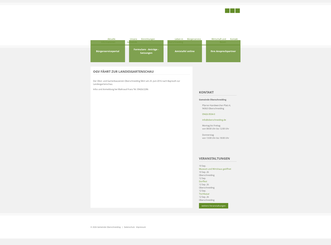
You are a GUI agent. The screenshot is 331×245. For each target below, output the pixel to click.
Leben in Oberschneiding (175, 41)
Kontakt (234, 39)
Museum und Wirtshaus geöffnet (215, 169)
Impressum (141, 227)
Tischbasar (204, 193)
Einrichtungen (148, 39)
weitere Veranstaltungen (214, 205)
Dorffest (203, 181)
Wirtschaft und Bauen (219, 41)
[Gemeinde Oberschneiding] (110, 21)
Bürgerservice (194, 39)
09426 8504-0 (208, 114)
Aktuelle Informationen (108, 41)
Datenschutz (129, 227)
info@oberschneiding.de (214, 119)
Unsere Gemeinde (132, 41)
